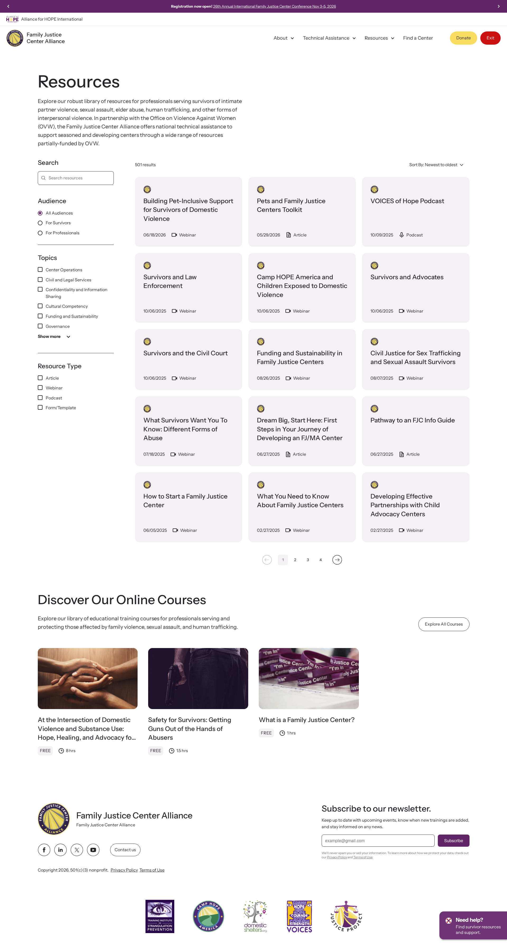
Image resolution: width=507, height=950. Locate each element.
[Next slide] (498, 6)
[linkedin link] (60, 850)
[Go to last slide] (8, 6)
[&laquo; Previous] (267, 560)
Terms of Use (152, 870)
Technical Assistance (326, 38)
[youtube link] (93, 850)
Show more (49, 336)
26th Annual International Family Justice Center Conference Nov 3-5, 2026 (274, 6)
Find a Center (418, 38)
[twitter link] (77, 850)
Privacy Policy (124, 870)
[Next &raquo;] (337, 560)
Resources (376, 38)
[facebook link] (44, 850)
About (281, 38)
